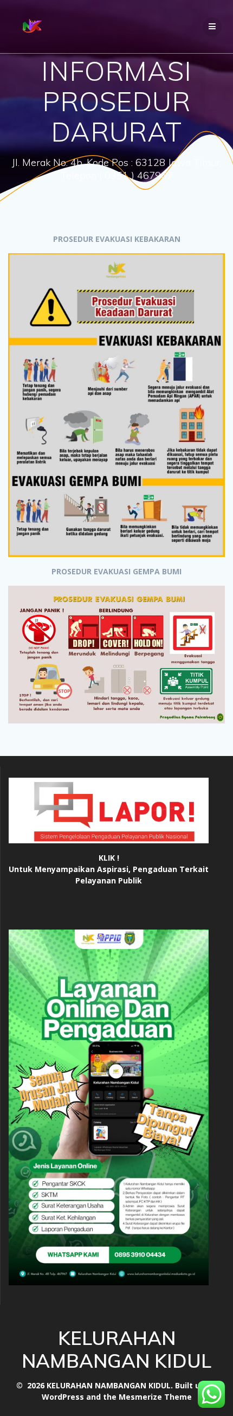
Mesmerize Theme (155, 1397)
